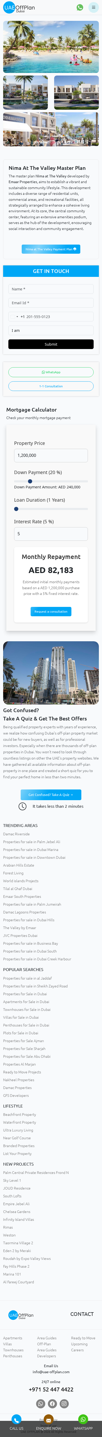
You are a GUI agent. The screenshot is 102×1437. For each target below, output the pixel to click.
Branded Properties (19, 1146)
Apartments (12, 1338)
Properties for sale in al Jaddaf (27, 978)
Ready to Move (83, 1338)
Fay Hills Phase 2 (16, 1266)
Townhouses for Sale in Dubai (26, 1009)
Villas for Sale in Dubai (21, 1017)
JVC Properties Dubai (20, 936)
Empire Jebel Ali (16, 1204)
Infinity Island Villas (18, 1219)
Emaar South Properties (22, 896)
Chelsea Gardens (16, 1212)
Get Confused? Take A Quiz (49, 795)
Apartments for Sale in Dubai (26, 1002)
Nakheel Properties (18, 1080)
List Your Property (17, 1154)
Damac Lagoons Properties (24, 912)
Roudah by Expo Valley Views (27, 1258)
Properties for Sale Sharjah (24, 1049)
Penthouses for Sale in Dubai (26, 1025)
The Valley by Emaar (19, 928)
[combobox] (17, 316)
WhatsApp (52, 372)
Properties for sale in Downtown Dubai (34, 857)
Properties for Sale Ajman (23, 1041)
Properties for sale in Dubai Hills (28, 920)
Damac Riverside (16, 834)
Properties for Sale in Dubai (25, 994)
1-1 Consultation (51, 386)
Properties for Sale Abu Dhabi (26, 1056)
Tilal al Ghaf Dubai (17, 889)
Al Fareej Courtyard (18, 1282)
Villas (7, 1344)
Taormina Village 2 (18, 1243)
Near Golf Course (17, 1138)
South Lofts (12, 1196)
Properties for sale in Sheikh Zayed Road (35, 986)
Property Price (29, 443)
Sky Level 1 (12, 1180)
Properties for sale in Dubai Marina (30, 850)
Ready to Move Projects (22, 1072)
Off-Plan (44, 1344)
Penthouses (12, 1356)
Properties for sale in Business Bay (30, 943)
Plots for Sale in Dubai (20, 1033)
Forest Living (13, 873)
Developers (46, 1356)
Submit (51, 344)
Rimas (8, 1227)
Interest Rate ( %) (34, 521)
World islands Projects (20, 881)
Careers (77, 1350)
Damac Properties (17, 1088)
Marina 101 (12, 1274)
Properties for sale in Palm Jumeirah (32, 904)
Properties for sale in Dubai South (30, 951)
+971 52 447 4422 (51, 1389)
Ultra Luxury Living (18, 1130)
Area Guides (46, 1338)
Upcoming (79, 1344)
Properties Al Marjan (19, 1064)
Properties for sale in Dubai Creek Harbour (37, 959)
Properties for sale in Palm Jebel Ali (31, 842)
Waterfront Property (19, 1122)
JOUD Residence (17, 1188)
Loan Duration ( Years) (39, 500)
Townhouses (13, 1350)
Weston (9, 1235)
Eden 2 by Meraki (17, 1251)
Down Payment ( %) (38, 472)
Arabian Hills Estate (18, 865)
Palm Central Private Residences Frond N (36, 1173)
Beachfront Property (19, 1114)
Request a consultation (51, 611)
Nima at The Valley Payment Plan (49, 249)
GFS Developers (16, 1095)
